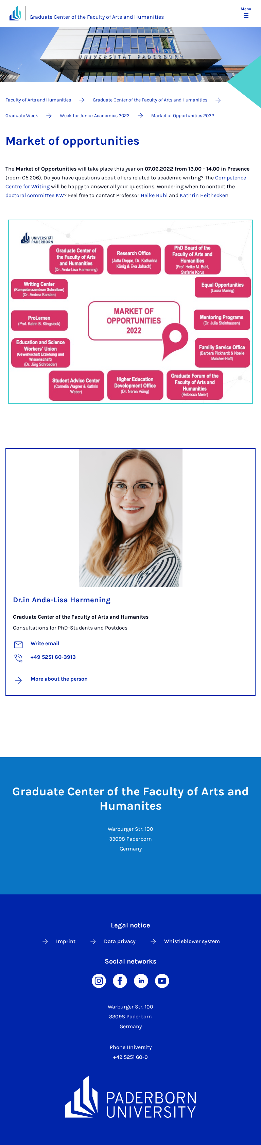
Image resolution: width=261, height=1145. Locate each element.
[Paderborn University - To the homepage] (15, 13)
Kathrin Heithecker (203, 195)
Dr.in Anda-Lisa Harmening (61, 599)
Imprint (65, 941)
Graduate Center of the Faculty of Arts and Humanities (97, 17)
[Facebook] (120, 980)
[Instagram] (99, 980)
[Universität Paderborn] (130, 1097)
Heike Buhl (154, 195)
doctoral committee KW (34, 195)
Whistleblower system (192, 941)
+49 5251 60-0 (130, 1057)
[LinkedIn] (141, 980)
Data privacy (120, 941)
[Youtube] (162, 980)
